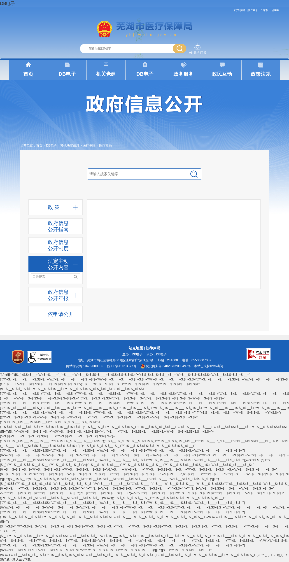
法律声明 (153, 348)
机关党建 (106, 74)
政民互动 (222, 74)
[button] (264, 10)
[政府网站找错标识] (258, 354)
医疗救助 (105, 145)
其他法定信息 (69, 145)
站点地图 (136, 348)
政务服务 (183, 74)
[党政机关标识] (18, 357)
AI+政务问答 (197, 52)
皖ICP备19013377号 (121, 366)
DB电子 (7, 3)
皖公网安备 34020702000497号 (168, 366)
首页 (28, 74)
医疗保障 (89, 145)
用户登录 (252, 10)
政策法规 (261, 74)
